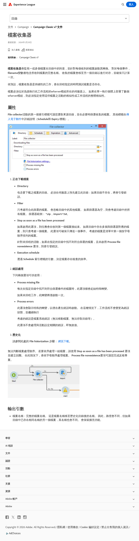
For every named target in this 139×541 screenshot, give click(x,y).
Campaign (23, 27)
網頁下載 (63, 341)
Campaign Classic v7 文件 (48, 27)
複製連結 (30, 50)
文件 (10, 27)
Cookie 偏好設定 (89, 527)
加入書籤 (16, 50)
